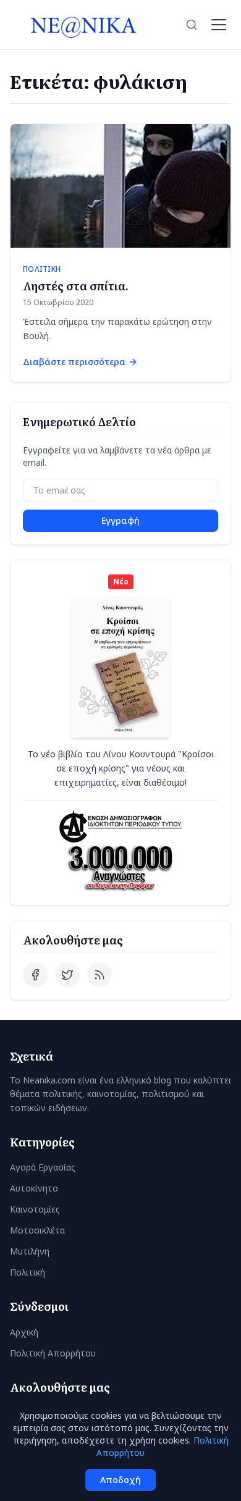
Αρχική (24, 1332)
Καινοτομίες (35, 1209)
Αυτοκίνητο (34, 1188)
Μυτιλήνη (29, 1251)
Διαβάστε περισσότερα (74, 362)
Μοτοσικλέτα (37, 1230)
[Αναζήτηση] (191, 24)
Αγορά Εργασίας (42, 1167)
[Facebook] (35, 974)
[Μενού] (218, 24)
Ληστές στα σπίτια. (76, 285)
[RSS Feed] (99, 974)
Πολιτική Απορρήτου (53, 1353)
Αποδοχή (120, 1480)
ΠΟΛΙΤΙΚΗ (42, 269)
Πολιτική (27, 1272)
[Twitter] (67, 974)
